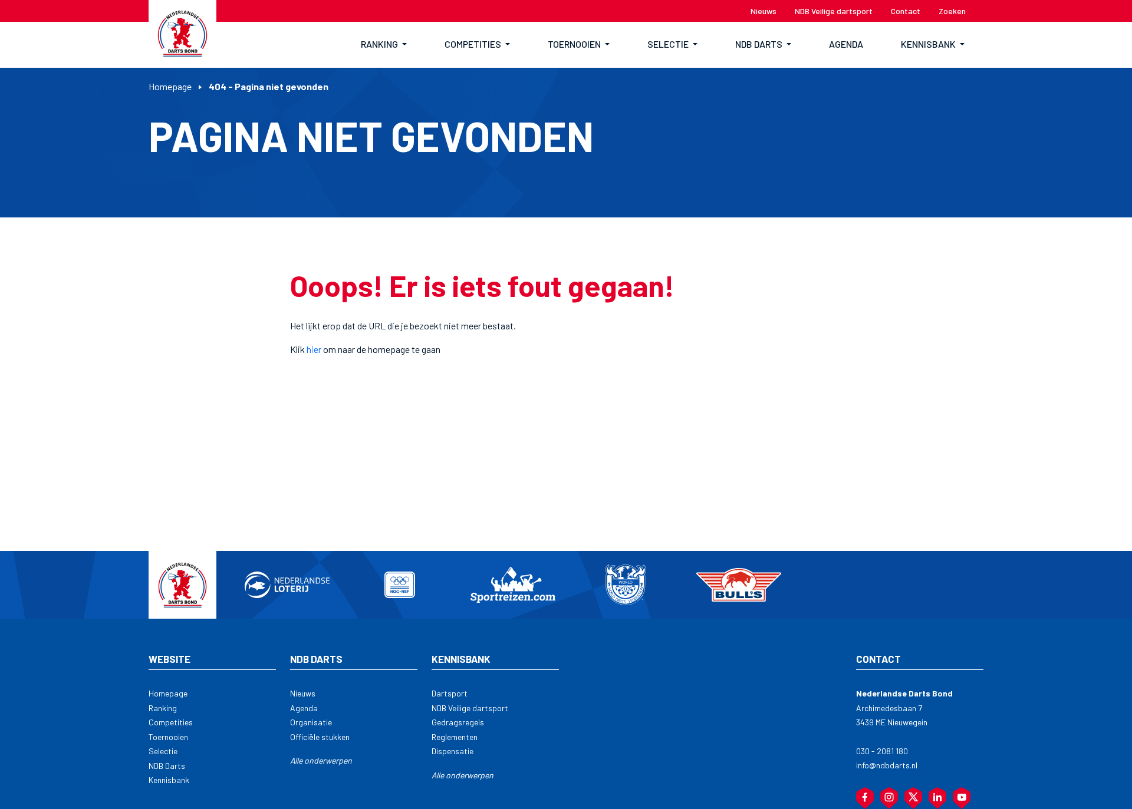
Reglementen (455, 737)
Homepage (170, 86)
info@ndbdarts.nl (886, 765)
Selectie (163, 751)
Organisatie (311, 722)
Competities (171, 722)
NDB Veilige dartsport (470, 708)
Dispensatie (452, 751)
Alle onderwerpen (321, 760)
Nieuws (302, 693)
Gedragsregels (458, 722)
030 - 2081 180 (882, 751)
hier (314, 349)
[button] (384, 45)
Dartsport (450, 693)
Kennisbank (169, 780)
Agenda (304, 708)
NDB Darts (167, 766)
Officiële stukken (320, 737)
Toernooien (168, 737)
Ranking (163, 708)
